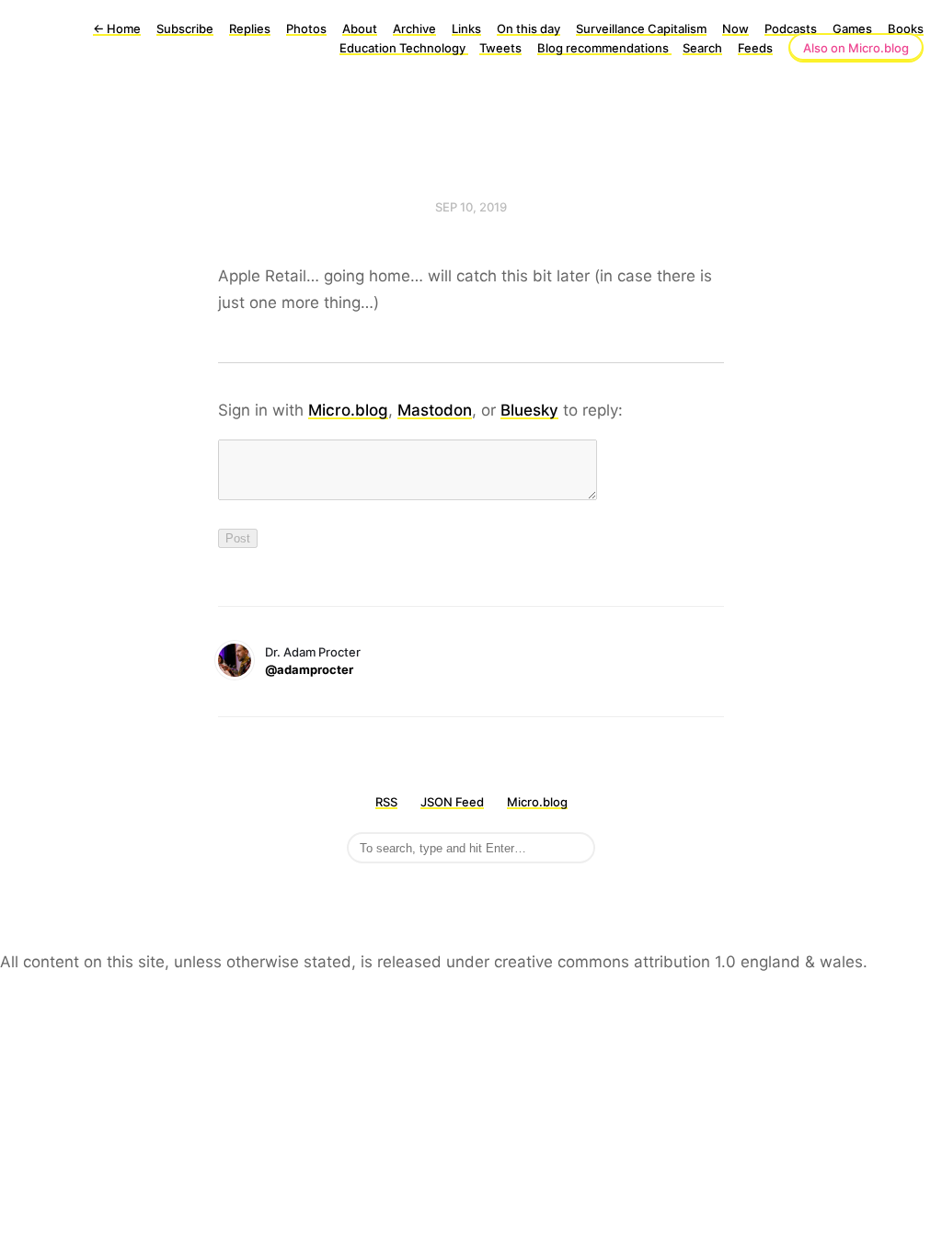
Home (117, 28)
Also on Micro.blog (856, 47)
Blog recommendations (604, 47)
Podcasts (790, 28)
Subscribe (184, 28)
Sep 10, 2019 (471, 207)
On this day (528, 28)
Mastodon (434, 410)
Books (906, 28)
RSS (386, 801)
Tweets (500, 47)
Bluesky (529, 410)
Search (702, 47)
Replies (249, 28)
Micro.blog (348, 410)
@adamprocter (309, 669)
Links (466, 28)
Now (735, 28)
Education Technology (403, 47)
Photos (306, 28)
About (359, 28)
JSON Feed (452, 801)
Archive (414, 28)
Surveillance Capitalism (641, 28)
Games (852, 28)
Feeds (755, 47)
